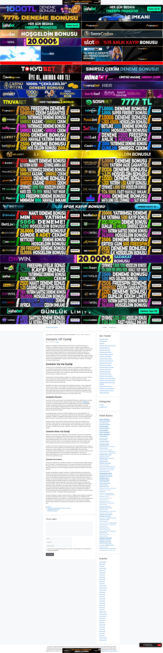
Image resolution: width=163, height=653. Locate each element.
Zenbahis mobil (110, 502)
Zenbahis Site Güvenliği (105, 363)
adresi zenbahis (104, 419)
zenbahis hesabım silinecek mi (104, 488)
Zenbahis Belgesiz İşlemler (106, 354)
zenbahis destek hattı (102, 469)
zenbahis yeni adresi (105, 539)
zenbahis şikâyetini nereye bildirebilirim (105, 550)
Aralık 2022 (102, 629)
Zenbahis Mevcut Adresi (105, 386)
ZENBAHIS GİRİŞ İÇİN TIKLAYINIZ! (81, 63)
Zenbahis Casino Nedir (105, 369)
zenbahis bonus (103, 458)
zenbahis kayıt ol (102, 494)
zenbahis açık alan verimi (103, 451)
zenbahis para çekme (105, 516)
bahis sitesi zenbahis (104, 421)
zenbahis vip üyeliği (66, 508)
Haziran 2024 (102, 590)
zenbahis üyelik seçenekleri (103, 546)
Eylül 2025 (102, 566)
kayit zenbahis (104, 434)
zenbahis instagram (113, 488)
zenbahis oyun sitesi (109, 512)
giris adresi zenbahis (104, 424)
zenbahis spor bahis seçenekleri (104, 531)
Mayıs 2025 (102, 570)
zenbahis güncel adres (104, 481)
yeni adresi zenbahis (104, 441)
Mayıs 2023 (102, 618)
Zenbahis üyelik (109, 545)
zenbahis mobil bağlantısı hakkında (105, 506)
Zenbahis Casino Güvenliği (106, 360)
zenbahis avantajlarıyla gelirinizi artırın (105, 449)
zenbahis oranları (102, 512)
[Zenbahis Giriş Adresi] (52, 327)
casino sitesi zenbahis (103, 422)
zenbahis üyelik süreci (103, 548)
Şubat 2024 (102, 598)
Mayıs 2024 (102, 592)
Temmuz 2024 (103, 588)
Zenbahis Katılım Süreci (105, 352)
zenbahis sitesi (113, 522)
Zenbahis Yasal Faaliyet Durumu (107, 345)
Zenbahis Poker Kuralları (111, 517)
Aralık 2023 (102, 603)
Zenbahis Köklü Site (104, 347)
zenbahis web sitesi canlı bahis (104, 534)
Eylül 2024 (102, 583)
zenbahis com (112, 467)
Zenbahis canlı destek (105, 463)
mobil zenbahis (103, 436)
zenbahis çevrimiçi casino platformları (105, 543)
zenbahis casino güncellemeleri (104, 464)
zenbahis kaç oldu (109, 494)
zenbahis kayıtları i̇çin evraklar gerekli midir (106, 493)
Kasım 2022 (102, 631)
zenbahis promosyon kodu (103, 521)
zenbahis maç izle (103, 502)
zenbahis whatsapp (105, 538)
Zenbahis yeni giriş (105, 541)
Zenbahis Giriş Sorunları (52, 510)
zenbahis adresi (104, 444)
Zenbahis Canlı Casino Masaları (107, 378)
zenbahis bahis (111, 451)
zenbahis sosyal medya (104, 527)
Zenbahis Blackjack (104, 392)
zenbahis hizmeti (57, 508)
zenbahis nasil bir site (105, 507)
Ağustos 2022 (102, 637)
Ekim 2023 (102, 607)
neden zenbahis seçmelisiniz (104, 438)
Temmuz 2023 (103, 614)
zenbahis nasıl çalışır (112, 511)
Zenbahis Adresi (103, 339)
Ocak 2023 (102, 627)
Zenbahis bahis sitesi (105, 454)
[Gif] (81, 154)
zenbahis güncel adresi (104, 483)
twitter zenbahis (103, 439)
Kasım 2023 (102, 605)
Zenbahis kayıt (102, 491)
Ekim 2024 (102, 581)
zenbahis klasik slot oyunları (103, 496)
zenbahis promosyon (104, 519)
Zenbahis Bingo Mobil (104, 371)
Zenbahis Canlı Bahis (103, 459)
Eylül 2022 (102, 635)
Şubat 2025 (102, 572)
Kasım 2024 (102, 579)
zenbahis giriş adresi (105, 476)
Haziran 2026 (102, 562)
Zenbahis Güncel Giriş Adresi (53, 509)
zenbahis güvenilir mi (103, 484)
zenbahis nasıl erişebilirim (103, 509)
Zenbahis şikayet (112, 548)
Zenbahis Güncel (104, 480)
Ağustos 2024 (103, 585)
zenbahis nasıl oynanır (103, 511)
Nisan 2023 (102, 620)
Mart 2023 (102, 622)
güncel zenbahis (104, 432)
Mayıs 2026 (102, 564)
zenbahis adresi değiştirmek (104, 446)
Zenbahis (105, 327)
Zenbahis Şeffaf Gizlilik (105, 374)
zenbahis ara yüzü (112, 446)
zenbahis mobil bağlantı (103, 504)
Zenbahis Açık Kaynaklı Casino (107, 380)
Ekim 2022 (102, 633)
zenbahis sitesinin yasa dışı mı (104, 524)
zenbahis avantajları (103, 448)
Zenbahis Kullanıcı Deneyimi (106, 367)
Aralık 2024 (102, 577)
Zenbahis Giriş (112, 327)
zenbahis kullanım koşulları (103, 499)
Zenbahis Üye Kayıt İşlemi (106, 376)
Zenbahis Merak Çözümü (105, 358)
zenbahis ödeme (102, 545)
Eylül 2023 (102, 609)
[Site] (40, 110)
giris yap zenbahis (104, 428)
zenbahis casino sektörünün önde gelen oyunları (107, 466)
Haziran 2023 (102, 616)
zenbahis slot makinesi (103, 526)
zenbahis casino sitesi (103, 467)
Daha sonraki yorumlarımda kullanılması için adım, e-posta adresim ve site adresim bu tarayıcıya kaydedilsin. (69, 549)
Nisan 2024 (102, 594)
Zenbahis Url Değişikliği (105, 356)
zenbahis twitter (103, 532)
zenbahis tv (113, 531)
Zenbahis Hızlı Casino (104, 350)
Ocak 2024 (102, 601)
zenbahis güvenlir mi (104, 486)
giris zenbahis (103, 430)
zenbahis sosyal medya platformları (105, 529)
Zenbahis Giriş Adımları (105, 365)
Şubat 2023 (102, 624)
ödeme (114, 550)
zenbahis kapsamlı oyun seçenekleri (105, 489)
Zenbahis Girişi (50, 508)
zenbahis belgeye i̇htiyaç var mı (104, 456)
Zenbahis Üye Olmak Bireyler (106, 388)
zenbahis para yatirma (105, 514)
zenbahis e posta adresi (104, 471)
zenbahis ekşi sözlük (110, 469)
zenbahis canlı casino (103, 461)
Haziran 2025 (102, 568)
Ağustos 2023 (103, 611)
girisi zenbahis (103, 426)
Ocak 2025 (102, 575)
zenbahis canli (111, 458)
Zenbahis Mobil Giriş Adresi (106, 390)
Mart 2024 (102, 596)
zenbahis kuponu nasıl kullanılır (104, 501)
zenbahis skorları (112, 524)
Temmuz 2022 (103, 640)
